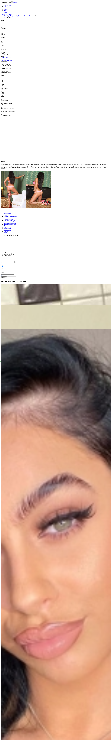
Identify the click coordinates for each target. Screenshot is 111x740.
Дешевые (6, 8)
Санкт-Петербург (5, 16)
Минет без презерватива (10, 224)
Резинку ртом (7, 228)
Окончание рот (7, 227)
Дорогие (6, 9)
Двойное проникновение (10, 216)
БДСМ (5, 215)
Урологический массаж (10, 223)
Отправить (3, 277)
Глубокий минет (8, 213)
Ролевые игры (7, 230)
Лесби (5, 217)
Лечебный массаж (8, 219)
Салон (5, 6)
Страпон (6, 231)
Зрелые (5, 12)
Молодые (6, 10)
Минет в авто (7, 226)
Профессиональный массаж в (11, 221)
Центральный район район (17, 16)
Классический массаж (9, 220)
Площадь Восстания (29, 16)
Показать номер (5, 35)
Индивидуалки (7, 5)
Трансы (5, 232)
